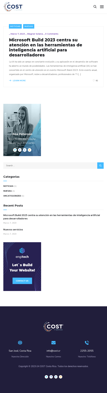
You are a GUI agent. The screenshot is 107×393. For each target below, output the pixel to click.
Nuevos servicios (13, 229)
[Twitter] (46, 377)
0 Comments (51, 34)
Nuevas (29, 26)
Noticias (15, 26)
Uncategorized (12, 196)
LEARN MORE (19, 80)
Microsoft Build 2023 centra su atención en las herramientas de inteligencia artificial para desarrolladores (45, 47)
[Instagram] (60, 377)
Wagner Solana (35, 34)
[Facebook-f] (51, 377)
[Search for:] (53, 165)
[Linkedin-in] (56, 377)
